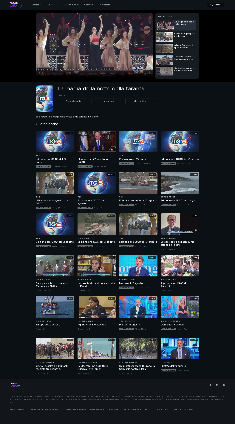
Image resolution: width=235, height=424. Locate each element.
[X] (224, 385)
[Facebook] (210, 385)
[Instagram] (217, 385)
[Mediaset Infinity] (16, 5)
